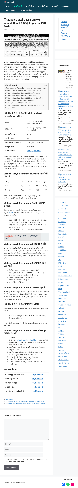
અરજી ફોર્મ (54, 6)
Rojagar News (63, 286)
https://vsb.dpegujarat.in (26, 340)
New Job (61, 269)
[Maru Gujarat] (9, 2)
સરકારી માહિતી (63, 360)
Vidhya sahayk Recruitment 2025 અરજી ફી (21, 100)
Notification (62, 273)
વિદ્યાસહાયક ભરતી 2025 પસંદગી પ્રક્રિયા (19, 103)
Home (8, 6)
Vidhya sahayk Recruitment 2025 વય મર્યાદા (21, 95)
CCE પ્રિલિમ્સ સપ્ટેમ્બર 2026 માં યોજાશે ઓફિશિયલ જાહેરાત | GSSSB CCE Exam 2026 (69, 77)
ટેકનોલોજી (62, 321)
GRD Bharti (62, 250)
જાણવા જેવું (62, 315)
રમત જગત (62, 340)
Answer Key (62, 209)
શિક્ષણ (60, 347)
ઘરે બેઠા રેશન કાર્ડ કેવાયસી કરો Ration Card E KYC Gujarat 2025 (25, 401)
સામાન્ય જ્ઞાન (65, 6)
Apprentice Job (64, 212)
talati (60, 289)
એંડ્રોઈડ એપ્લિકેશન (26, 10)
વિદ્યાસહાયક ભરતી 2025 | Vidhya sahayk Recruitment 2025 (26, 88)
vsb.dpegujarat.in (34, 151)
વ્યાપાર (60, 344)
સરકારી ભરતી (18, 6)
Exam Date (62, 234)
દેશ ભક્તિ (61, 324)
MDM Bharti (62, 263)
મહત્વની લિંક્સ (10, 108)
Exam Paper (63, 237)
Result (60, 282)
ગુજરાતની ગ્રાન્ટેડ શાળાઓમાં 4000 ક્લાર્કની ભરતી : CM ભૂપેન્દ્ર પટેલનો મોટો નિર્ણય (65, 165)
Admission (62, 202)
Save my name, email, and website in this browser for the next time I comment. (26, 460)
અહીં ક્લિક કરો (37, 375)
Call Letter (62, 219)
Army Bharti (62, 215)
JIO (59, 260)
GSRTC (61, 253)
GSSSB (61, 256)
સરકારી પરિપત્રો (43, 6)
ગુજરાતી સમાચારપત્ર (11, 10)
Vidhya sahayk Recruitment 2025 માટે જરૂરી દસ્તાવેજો (24, 98)
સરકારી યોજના (30, 6)
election (61, 231)
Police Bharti (63, 279)
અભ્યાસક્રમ (62, 295)
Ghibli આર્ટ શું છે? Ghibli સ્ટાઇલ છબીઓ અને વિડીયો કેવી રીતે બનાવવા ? (26, 403)
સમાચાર (61, 350)
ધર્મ (59, 327)
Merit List (62, 266)
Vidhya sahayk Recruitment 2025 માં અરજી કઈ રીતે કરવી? (25, 105)
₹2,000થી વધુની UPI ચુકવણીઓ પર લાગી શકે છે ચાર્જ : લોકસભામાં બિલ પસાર (66, 140)
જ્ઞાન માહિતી (62, 318)
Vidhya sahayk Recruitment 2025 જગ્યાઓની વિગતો (23, 91)
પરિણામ (61, 331)
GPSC (60, 244)
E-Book (61, 227)
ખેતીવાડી (61, 308)
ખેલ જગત (61, 311)
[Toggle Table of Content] (44, 85)
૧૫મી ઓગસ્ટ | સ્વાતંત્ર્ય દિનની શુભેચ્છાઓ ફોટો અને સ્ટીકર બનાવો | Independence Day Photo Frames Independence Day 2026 (66, 116)
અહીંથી (11, 213)
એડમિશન (61, 302)
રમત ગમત (61, 337)
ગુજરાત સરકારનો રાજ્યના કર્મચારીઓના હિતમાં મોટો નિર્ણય (65, 186)
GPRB (60, 240)
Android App (63, 206)
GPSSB (61, 247)
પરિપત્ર (61, 334)
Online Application (65, 276)
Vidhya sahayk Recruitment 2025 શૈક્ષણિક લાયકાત (23, 93)
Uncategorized (64, 292)
